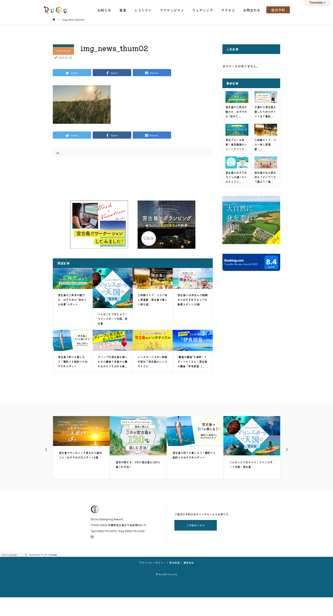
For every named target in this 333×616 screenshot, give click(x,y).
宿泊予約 (278, 9)
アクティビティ (172, 10)
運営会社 (188, 563)
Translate (52, 555)
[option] (81, 447)
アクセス (228, 10)
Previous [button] (46, 449)
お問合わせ (251, 10)
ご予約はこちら (195, 525)
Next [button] (287, 449)
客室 (122, 10)
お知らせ (104, 10)
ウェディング (202, 10)
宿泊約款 (174, 563)
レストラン (143, 10)
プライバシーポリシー (152, 563)
